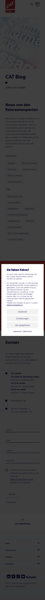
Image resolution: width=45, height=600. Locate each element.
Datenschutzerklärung (15, 305)
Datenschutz (27, 331)
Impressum (17, 331)
